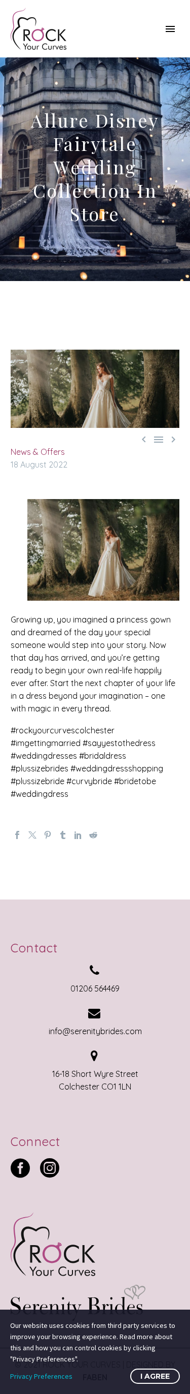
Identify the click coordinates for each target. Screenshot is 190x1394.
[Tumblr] (63, 835)
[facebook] (20, 1168)
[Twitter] (32, 835)
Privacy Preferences (41, 1376)
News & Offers (38, 452)
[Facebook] (17, 835)
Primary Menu (170, 29)
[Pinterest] (48, 835)
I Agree (155, 1376)
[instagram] (49, 1168)
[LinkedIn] (78, 835)
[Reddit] (93, 835)
